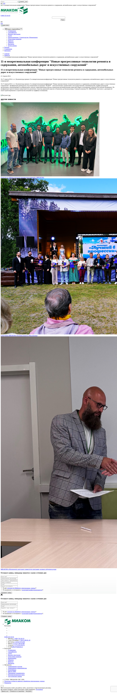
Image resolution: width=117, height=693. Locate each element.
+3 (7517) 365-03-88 (18, 643)
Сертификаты (12, 32)
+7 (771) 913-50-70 (18, 645)
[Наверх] (2, 686)
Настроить (29, 691)
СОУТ (10, 36)
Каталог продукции (14, 34)
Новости (10, 41)
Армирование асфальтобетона (17, 668)
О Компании (12, 31)
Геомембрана (12, 670)
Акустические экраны (15, 676)
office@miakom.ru (17, 647)
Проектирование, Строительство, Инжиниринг (23, 37)
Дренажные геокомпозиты (16, 673)
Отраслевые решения (14, 39)
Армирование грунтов (15, 666)
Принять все (4, 691)
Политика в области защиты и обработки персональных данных (24, 681)
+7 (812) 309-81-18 (24, 640)
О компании (8, 49)
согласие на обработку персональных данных (21, 588)
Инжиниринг (12, 658)
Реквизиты (7, 683)
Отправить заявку (6, 592)
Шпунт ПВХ (12, 671)
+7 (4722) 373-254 (19, 642)
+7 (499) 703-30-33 (18, 638)
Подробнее (39, 689)
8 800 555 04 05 (5, 15)
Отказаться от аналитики (17, 691)
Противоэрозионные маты (16, 675)
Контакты (11, 44)
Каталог (6, 47)
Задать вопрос (12, 45)
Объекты (11, 42)
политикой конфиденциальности (32, 590)
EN (4, 3)
